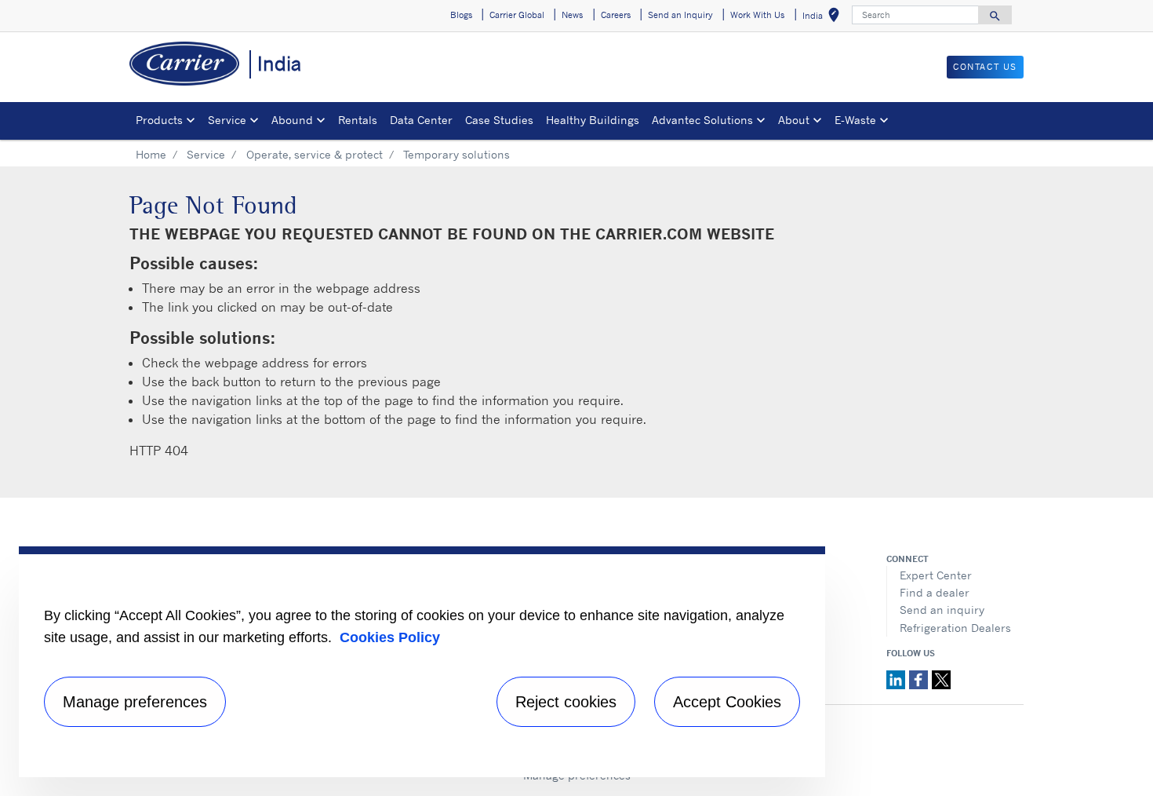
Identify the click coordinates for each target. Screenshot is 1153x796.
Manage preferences (135, 701)
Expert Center (936, 575)
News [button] (572, 14)
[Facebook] (920, 678)
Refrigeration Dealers (955, 627)
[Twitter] (941, 678)
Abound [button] (292, 119)
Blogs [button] (461, 14)
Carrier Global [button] (516, 14)
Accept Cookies (727, 701)
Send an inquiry (942, 609)
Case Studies (499, 119)
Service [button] (227, 119)
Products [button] (159, 119)
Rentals (357, 119)
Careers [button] (616, 14)
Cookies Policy (390, 637)
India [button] (824, 17)
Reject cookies (566, 701)
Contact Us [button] (985, 66)
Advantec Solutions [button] (702, 119)
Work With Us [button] (757, 14)
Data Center (421, 119)
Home (151, 154)
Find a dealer (934, 592)
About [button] (793, 119)
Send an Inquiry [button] (680, 14)
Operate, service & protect (314, 154)
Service (206, 154)
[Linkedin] (897, 678)
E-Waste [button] (855, 119)
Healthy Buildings (592, 119)
